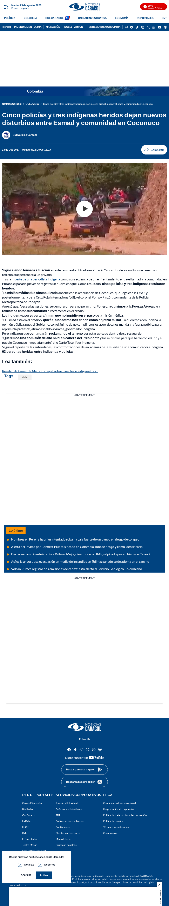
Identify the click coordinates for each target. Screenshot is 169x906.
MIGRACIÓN (53, 26)
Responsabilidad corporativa (118, 809)
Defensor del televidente (69, 809)
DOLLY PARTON (73, 26)
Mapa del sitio (63, 838)
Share (154, 149)
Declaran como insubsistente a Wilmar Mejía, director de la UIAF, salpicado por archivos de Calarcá (80, 554)
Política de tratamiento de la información (125, 815)
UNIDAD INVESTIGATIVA (92, 18)
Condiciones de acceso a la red (119, 803)
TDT (58, 815)
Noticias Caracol (11, 103)
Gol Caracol (28, 815)
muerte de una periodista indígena (36, 279)
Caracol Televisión (32, 803)
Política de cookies (113, 821)
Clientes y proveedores (68, 833)
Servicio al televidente (67, 803)
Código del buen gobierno (69, 821)
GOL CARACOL (54, 18)
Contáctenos (62, 827)
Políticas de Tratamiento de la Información (114, 875)
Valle (24, 377)
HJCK (25, 827)
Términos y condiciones (116, 827)
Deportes (49, 864)
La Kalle (26, 821)
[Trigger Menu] (5, 6)
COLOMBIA (30, 18)
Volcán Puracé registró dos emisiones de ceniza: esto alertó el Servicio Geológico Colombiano (76, 569)
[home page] (84, 6)
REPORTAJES (145, 18)
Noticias (29, 864)
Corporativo (110, 833)
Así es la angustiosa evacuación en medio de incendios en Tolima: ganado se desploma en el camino (80, 561)
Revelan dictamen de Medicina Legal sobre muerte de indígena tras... (50, 371)
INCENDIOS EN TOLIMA (28, 26)
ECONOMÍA (122, 18)
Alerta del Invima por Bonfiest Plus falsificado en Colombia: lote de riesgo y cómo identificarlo (77, 547)
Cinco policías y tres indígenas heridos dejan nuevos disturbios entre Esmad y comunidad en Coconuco (98, 103)
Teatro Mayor (29, 844)
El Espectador (29, 838)
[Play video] (84, 209)
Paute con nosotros (66, 844)
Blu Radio (27, 809)
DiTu (24, 833)
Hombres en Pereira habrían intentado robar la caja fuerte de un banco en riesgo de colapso (75, 539)
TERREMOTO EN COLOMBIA (104, 26)
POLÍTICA (9, 18)
